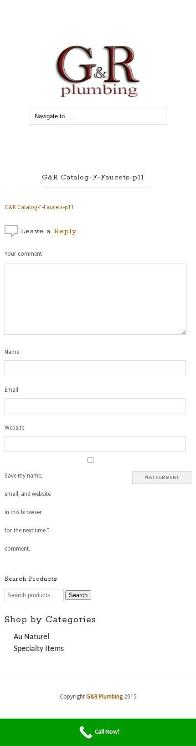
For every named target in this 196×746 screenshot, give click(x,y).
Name (12, 352)
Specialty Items (39, 649)
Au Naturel (31, 637)
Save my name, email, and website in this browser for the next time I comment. (28, 512)
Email (11, 390)
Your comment (23, 254)
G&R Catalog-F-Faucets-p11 (93, 177)
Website (14, 428)
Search (78, 595)
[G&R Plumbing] (98, 97)
